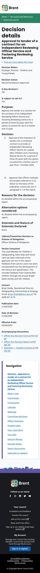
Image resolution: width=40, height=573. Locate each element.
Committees (13, 398)
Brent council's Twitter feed (25, 496)
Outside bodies (15, 444)
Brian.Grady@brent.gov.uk (20, 294)
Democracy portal (11, 20)
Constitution (13, 402)
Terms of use (20, 563)
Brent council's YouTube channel (30, 496)
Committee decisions (18, 416)
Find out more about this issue (18, 62)
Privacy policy (27, 561)
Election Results (15, 439)
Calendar (12, 407)
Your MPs (12, 434)
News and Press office (20, 523)
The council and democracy (21, 16)
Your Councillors (15, 430)
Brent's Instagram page (15, 496)
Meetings (12, 412)
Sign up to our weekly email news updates (20, 528)
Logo (10, 8)
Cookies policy (13, 561)
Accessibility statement (20, 558)
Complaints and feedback (20, 511)
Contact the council (20, 515)
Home (4, 16)
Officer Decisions (16, 421)
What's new (13, 393)
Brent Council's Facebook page (10, 496)
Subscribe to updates (18, 453)
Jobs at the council (19, 519)
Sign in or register (20, 548)
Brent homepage (20, 483)
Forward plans (14, 425)
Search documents (16, 448)
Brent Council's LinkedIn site (20, 496)
